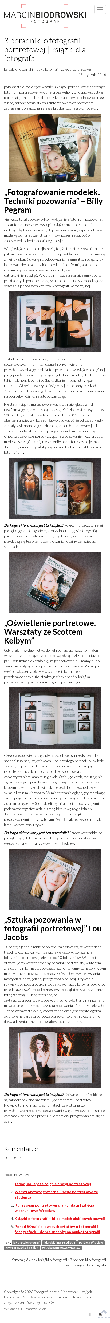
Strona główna (23, 1259)
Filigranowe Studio (33, 1309)
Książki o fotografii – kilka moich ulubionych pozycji (60, 1218)
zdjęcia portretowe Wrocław (61, 1247)
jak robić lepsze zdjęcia (59, 1242)
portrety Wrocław (91, 1242)
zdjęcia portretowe (76, 69)
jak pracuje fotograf (26, 1242)
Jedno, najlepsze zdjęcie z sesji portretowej (53, 1183)
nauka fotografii (47, 69)
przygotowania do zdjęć (22, 1247)
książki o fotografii (18, 69)
